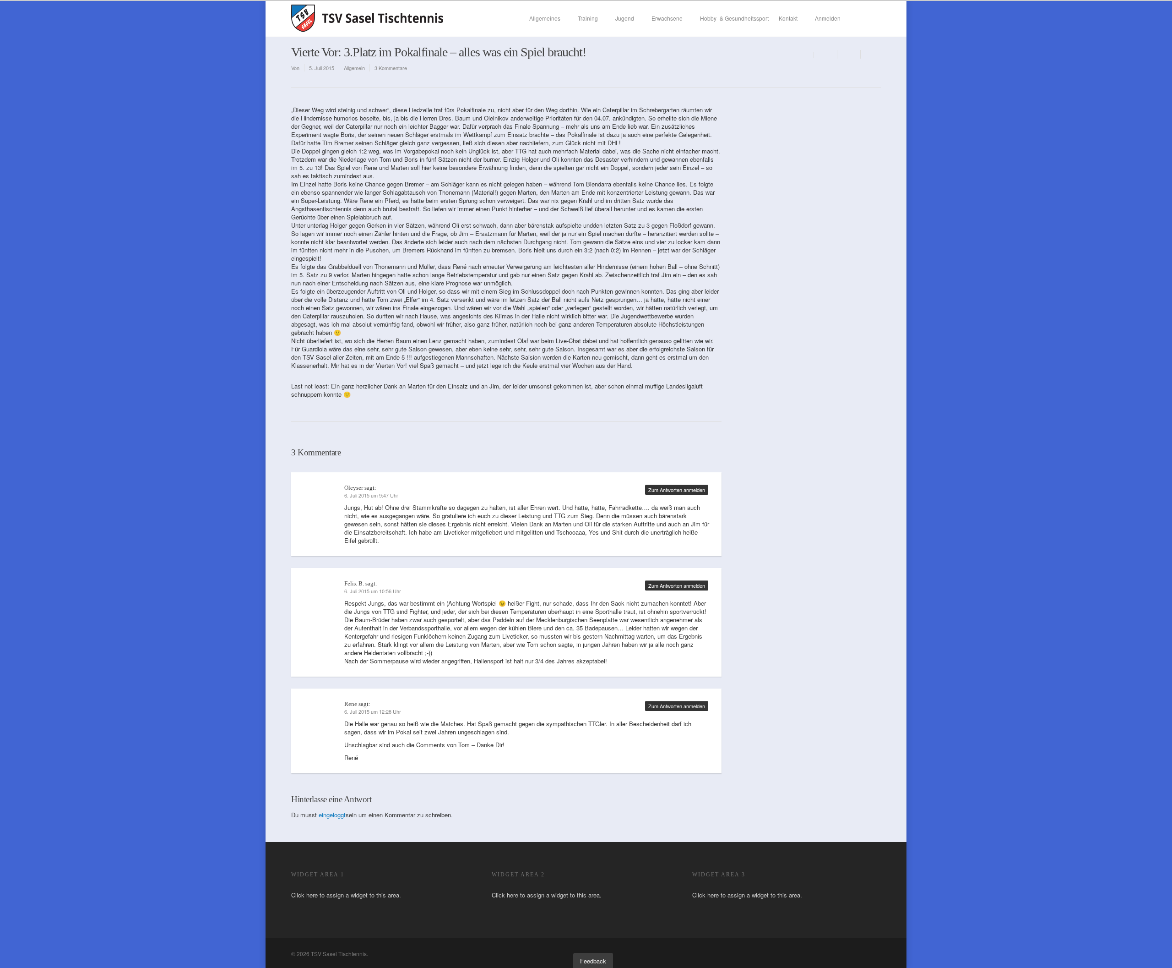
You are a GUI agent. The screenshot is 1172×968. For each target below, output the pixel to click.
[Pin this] (871, 54)
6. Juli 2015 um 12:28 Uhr (372, 711)
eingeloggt (332, 814)
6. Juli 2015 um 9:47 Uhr (371, 495)
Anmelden (828, 18)
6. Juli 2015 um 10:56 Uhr (372, 591)
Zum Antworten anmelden (676, 489)
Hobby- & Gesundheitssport (734, 18)
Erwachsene (667, 18)
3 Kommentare (390, 67)
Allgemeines (544, 18)
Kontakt (788, 18)
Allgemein (354, 67)
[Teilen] (825, 54)
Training (588, 18)
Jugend (624, 18)
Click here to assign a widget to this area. (346, 895)
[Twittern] (849, 54)
